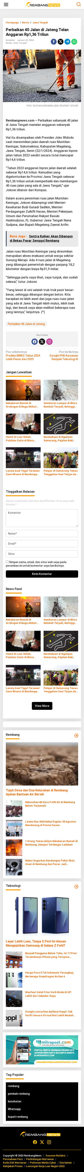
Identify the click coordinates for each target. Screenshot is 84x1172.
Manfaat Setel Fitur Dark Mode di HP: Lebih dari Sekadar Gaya (48, 994)
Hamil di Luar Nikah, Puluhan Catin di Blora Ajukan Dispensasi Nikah (21, 438)
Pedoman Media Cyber (43, 1162)
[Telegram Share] (67, 42)
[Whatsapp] (74, 42)
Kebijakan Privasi (12, 1166)
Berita (9, 43)
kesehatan (14, 1101)
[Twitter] (42, 341)
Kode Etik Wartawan (14, 1162)
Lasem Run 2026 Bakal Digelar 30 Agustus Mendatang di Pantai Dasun (50, 823)
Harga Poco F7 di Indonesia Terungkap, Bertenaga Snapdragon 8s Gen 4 (49, 974)
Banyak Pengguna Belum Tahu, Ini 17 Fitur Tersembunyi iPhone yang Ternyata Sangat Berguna (51, 955)
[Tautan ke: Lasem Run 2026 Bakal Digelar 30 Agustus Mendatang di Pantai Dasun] (14, 828)
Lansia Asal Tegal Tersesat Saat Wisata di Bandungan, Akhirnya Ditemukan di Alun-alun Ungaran (23, 472)
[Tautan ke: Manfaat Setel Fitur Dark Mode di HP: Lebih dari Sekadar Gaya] (14, 998)
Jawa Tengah (20, 43)
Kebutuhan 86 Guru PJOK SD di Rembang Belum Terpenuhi (50, 804)
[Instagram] (49, 341)
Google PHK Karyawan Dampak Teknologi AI (64, 355)
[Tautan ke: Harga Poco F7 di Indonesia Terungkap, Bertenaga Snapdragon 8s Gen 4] (14, 979)
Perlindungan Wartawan (40, 1159)
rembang (13, 1086)
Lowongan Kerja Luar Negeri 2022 (45, 1166)
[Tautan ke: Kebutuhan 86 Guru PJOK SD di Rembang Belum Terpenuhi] (14, 808)
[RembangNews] (42, 4)
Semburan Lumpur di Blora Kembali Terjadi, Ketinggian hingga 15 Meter (61, 405)
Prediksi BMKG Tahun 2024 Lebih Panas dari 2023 (23, 355)
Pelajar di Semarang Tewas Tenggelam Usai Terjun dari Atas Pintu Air (61, 472)
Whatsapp (14, 1109)
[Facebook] (34, 341)
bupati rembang (18, 1116)
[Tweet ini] (60, 42)
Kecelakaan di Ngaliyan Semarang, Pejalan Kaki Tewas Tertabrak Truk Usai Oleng (61, 438)
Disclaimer (66, 1162)
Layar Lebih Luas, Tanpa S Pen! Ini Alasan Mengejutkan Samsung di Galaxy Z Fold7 (36, 943)
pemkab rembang (19, 1093)
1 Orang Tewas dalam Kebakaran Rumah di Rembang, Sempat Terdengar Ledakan (51, 843)
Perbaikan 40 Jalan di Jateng (26, 324)
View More (42, 706)
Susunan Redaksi (55, 1155)
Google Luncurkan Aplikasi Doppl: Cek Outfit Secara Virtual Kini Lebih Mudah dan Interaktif (49, 1013)
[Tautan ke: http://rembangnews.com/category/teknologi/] (76, 886)
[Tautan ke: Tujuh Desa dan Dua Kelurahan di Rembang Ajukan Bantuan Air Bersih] (42, 764)
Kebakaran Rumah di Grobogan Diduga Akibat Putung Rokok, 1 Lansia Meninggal (21, 405)
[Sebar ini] (54, 42)
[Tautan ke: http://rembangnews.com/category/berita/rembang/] (76, 735)
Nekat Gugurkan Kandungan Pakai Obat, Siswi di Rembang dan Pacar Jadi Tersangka (50, 862)
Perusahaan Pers (13, 1159)
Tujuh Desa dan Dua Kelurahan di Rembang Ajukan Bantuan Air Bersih (37, 792)
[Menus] (6, 4)
